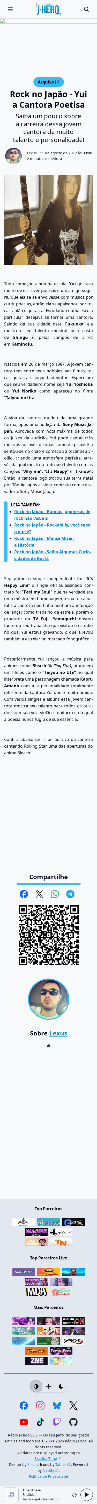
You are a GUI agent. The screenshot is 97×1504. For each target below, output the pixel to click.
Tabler (60, 1464)
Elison (32, 1464)
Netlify (48, 1470)
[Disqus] (48, 1126)
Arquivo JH (48, 82)
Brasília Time (45, 1458)
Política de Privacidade (48, 1476)
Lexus (32, 153)
